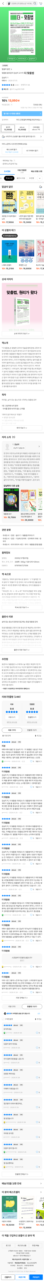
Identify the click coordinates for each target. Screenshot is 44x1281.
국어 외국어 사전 (17, 544)
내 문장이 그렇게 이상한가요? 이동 (26, 1212)
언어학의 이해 (33, 538)
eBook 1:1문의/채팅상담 (21, 1256)
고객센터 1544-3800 (15, 1251)
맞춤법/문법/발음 (36, 544)
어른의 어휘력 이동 (9, 1212)
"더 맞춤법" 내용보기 (22, 803)
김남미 (4, 77)
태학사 (4, 80)
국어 (26, 544)
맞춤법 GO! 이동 (11, 504)
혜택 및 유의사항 (12, 722)
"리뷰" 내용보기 (22, 751)
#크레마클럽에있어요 (9, 236)
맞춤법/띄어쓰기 (28, 535)
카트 (41, 3)
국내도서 (6, 535)
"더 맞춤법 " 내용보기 (22, 777)
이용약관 (10, 1263)
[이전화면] (3, 3)
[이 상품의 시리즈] (41, 187)
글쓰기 (18, 535)
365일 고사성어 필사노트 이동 (9, 206)
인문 (12, 535)
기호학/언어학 (21, 538)
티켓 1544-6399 (30, 1251)
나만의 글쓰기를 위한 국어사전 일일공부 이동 (26, 206)
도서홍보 (19, 1268)
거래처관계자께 (28, 1265)
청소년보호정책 (32, 1263)
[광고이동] (35, 3)
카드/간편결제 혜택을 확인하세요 (28, 120)
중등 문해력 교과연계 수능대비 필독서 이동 (28, 505)
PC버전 (13, 1265)
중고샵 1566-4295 (22, 1253)
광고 (25, 1268)
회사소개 (19, 1265)
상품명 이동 (9, 256)
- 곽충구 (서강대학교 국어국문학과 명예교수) (16, 689)
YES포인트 (6, 105)
